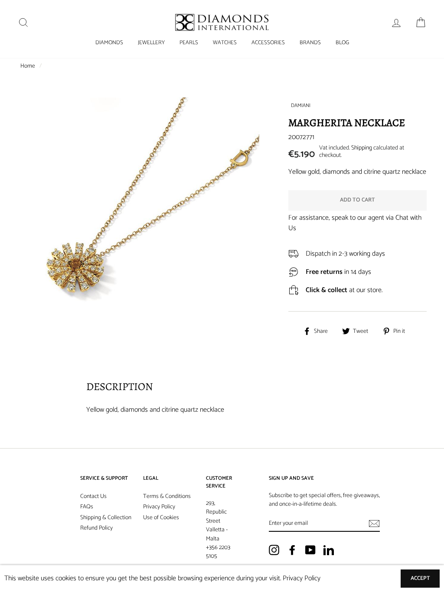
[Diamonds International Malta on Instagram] (274, 550)
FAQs (86, 506)
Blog (342, 42)
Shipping (361, 148)
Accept (420, 578)
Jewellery (151, 42)
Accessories (268, 42)
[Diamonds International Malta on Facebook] (292, 550)
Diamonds (109, 42)
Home (27, 66)
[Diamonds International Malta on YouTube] (310, 550)
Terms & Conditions (167, 496)
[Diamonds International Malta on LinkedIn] (328, 550)
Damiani (300, 105)
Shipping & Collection (105, 517)
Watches (225, 42)
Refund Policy (96, 528)
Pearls (189, 42)
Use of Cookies (161, 517)
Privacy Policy (159, 506)
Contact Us (93, 496)
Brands (310, 42)
